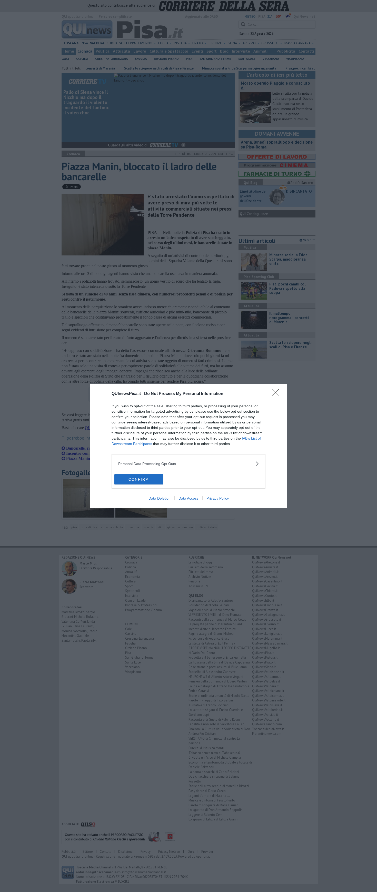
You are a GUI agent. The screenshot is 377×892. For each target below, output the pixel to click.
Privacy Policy (217, 498)
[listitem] (188, 463)
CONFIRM (138, 479)
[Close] (277, 394)
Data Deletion (159, 498)
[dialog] (188, 446)
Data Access (188, 498)
